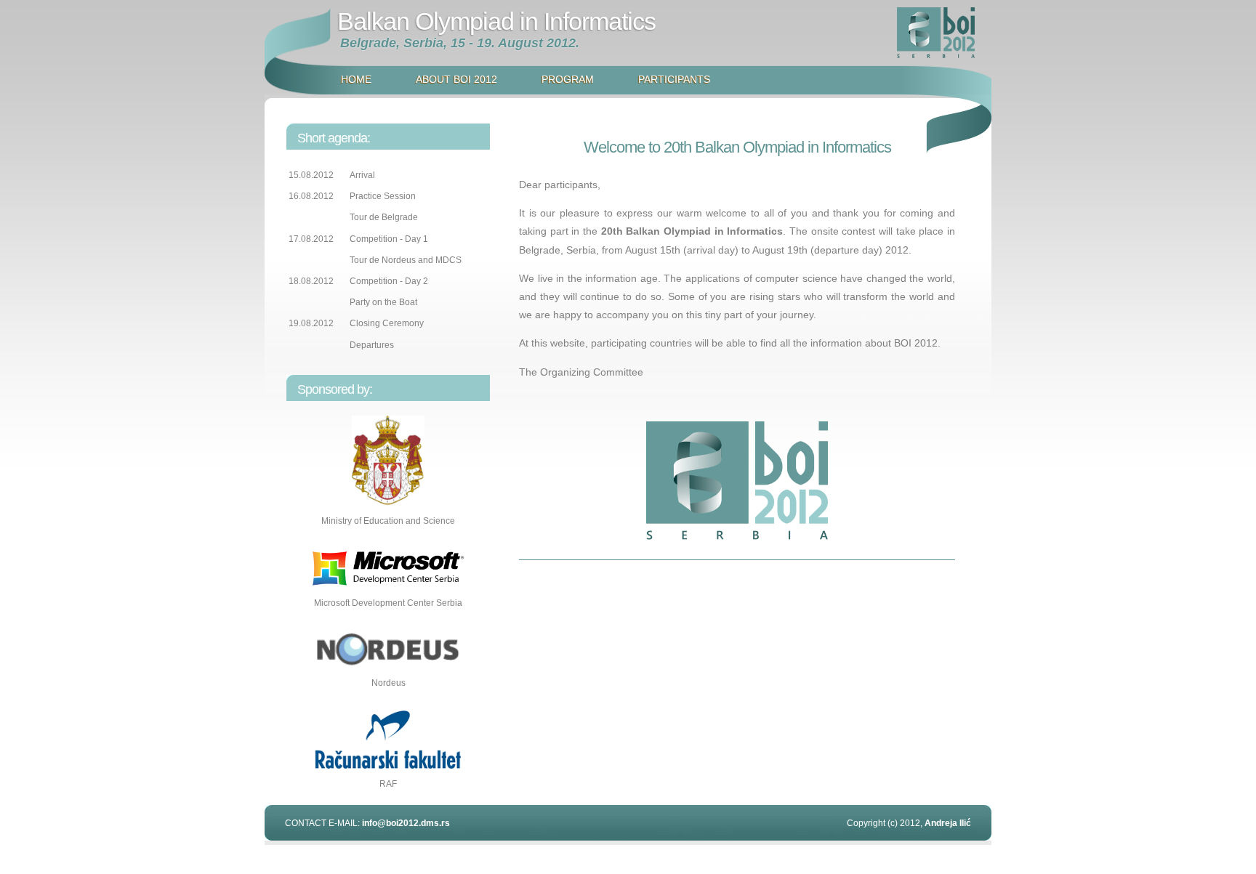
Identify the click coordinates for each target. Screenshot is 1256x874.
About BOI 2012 (456, 79)
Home (356, 79)
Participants (674, 79)
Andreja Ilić (948, 823)
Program (568, 79)
